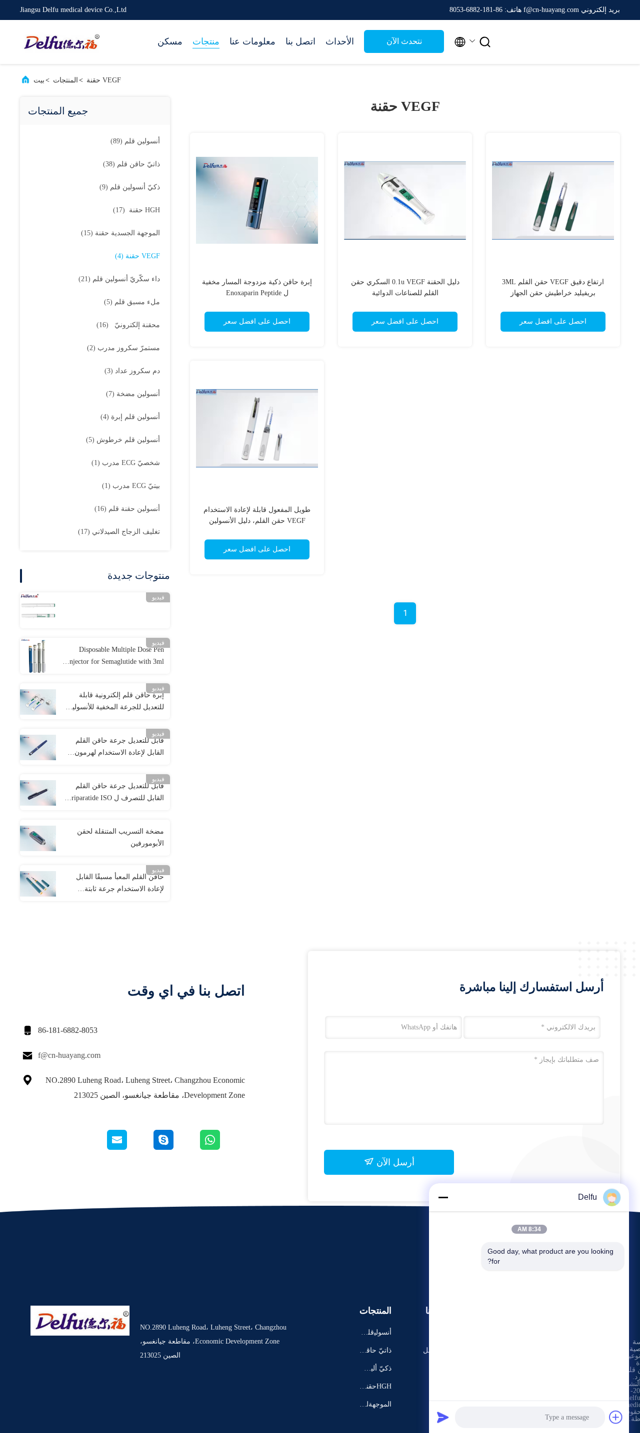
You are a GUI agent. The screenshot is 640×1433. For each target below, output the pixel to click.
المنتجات (65, 80)
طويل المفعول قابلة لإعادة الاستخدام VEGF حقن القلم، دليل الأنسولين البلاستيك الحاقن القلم (257, 520)
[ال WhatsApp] (221, 1147)
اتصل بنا (301, 41)
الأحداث (340, 41)
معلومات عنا (253, 41)
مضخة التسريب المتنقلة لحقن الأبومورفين (120, 837)
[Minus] (443, 1197)
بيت (39, 80)
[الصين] (38, 610)
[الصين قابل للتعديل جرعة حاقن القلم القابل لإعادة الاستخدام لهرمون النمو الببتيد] (38, 747)
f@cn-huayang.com (69, 1055)
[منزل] (60, 42)
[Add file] (616, 1417)
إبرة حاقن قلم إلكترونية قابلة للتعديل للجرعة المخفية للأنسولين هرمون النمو (115, 702)
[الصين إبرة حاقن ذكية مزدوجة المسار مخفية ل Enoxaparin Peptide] (257, 200)
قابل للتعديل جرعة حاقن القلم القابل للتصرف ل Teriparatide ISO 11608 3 (114, 793)
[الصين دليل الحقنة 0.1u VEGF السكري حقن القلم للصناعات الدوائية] (405, 200)
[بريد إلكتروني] (129, 1147)
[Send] (443, 1417)
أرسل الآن (394, 1162)
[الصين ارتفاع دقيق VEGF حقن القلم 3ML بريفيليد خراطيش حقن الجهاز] (553, 200)
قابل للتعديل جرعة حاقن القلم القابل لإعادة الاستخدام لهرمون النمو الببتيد (119, 748)
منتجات (206, 41)
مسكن (170, 41)
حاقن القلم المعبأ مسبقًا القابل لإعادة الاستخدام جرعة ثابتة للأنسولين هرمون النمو (120, 884)
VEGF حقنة (103, 80)
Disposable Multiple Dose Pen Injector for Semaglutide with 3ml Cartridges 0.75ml (115, 657)
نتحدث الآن (404, 41)
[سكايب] (175, 1147)
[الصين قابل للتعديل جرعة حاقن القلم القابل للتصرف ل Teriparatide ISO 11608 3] (38, 792)
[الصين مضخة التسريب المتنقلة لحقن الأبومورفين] (38, 838)
